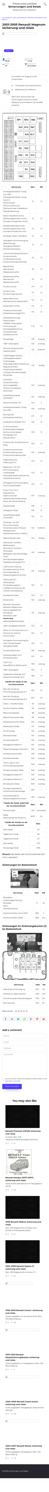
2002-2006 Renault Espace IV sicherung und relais (19, 1267)
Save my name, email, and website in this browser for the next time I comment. (26, 1080)
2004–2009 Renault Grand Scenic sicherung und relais (21, 1403)
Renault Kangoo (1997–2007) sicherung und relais (19, 1179)
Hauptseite (7, 17)
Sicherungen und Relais (24, 6)
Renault (9, 50)
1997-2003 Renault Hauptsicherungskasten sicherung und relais (22, 1357)
